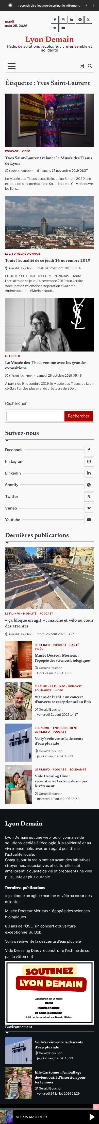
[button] (92, 1117)
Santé (74, 645)
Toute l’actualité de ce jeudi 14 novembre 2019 (47, 261)
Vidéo (26, 151)
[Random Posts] (82, 66)
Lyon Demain (49, 40)
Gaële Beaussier (21, 171)
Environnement (65, 728)
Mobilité (30, 613)
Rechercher (16, 403)
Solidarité (43, 690)
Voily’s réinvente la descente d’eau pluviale (43, 941)
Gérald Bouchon (20, 268)
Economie (42, 728)
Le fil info (12, 356)
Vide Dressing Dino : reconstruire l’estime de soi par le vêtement (61, 781)
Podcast (12, 151)
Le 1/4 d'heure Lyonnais (23, 253)
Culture (41, 686)
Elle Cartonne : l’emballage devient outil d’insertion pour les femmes (60, 1077)
